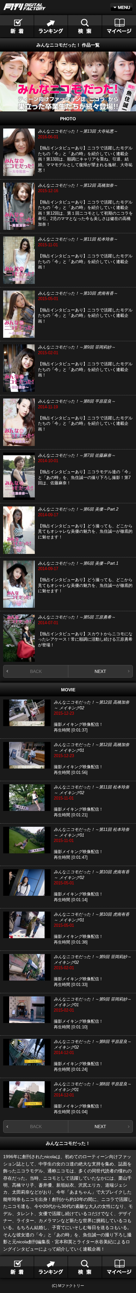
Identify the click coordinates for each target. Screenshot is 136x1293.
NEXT (100, 671)
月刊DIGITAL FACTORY (24, 6)
